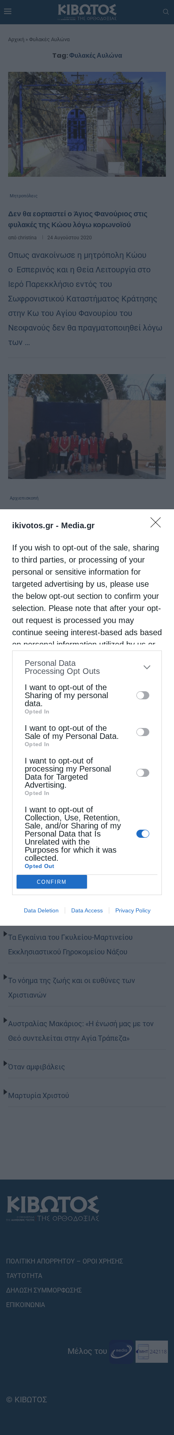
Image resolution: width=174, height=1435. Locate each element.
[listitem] (87, 667)
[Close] (158, 525)
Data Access (87, 910)
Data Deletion (41, 910)
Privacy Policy (133, 910)
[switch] (142, 695)
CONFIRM (52, 882)
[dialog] (87, 717)
